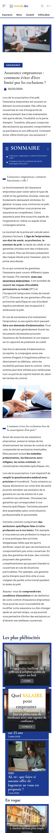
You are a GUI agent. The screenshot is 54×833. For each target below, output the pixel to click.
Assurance (13, 65)
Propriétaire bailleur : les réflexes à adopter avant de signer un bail (27, 671)
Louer (27, 681)
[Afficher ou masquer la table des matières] (44, 149)
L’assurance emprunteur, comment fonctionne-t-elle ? (28, 156)
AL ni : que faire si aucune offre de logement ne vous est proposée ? (23, 783)
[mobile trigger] (5, 6)
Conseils (27, 727)
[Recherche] (42, 6)
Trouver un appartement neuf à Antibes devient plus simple (27, 827)
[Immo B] (19, 6)
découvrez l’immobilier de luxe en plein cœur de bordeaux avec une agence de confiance (27, 716)
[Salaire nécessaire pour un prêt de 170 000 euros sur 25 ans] (27, 704)
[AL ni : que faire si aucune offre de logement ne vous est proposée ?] (27, 756)
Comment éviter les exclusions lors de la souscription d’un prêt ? (25, 162)
